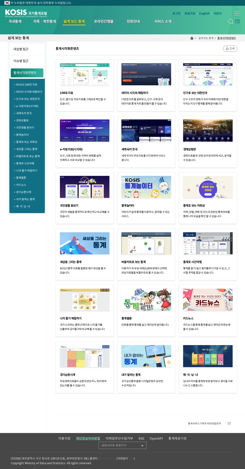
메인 (191, 38)
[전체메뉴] (237, 13)
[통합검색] (231, 21)
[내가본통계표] (237, 21)
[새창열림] (229, 423)
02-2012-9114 (107, 458)
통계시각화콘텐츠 (226, 38)
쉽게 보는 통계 (205, 38)
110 (131, 458)
